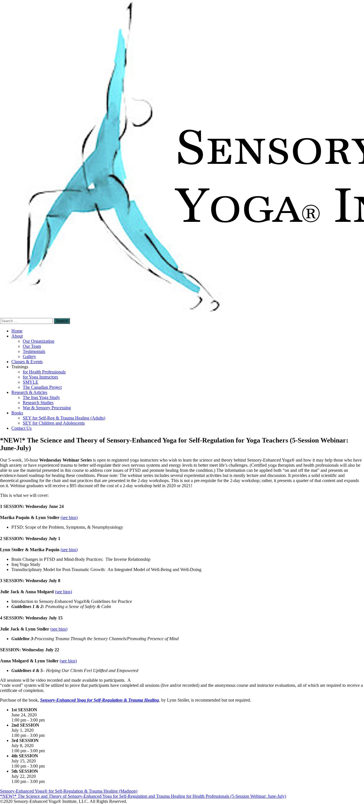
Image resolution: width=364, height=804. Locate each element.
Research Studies (38, 402)
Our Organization (38, 341)
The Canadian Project (42, 387)
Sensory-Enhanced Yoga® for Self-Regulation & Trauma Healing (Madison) (68, 791)
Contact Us (21, 428)
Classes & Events (27, 361)
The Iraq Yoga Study (41, 397)
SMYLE (30, 382)
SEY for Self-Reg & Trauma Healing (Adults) (64, 418)
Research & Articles (29, 392)
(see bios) (69, 517)
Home (16, 330)
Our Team (32, 346)
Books (17, 412)
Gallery (29, 356)
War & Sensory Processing (47, 407)
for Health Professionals (44, 371)
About (17, 336)
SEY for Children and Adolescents (54, 423)
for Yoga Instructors (40, 377)
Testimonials (34, 351)
